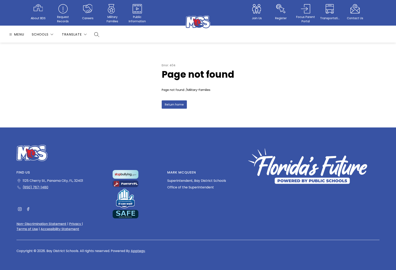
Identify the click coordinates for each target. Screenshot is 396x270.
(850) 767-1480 (35, 187)
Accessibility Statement (60, 229)
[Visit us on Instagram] (19, 209)
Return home (174, 104)
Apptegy (138, 251)
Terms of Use (27, 229)
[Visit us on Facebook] (28, 209)
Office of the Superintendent (190, 187)
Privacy (75, 223)
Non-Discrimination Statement (41, 223)
